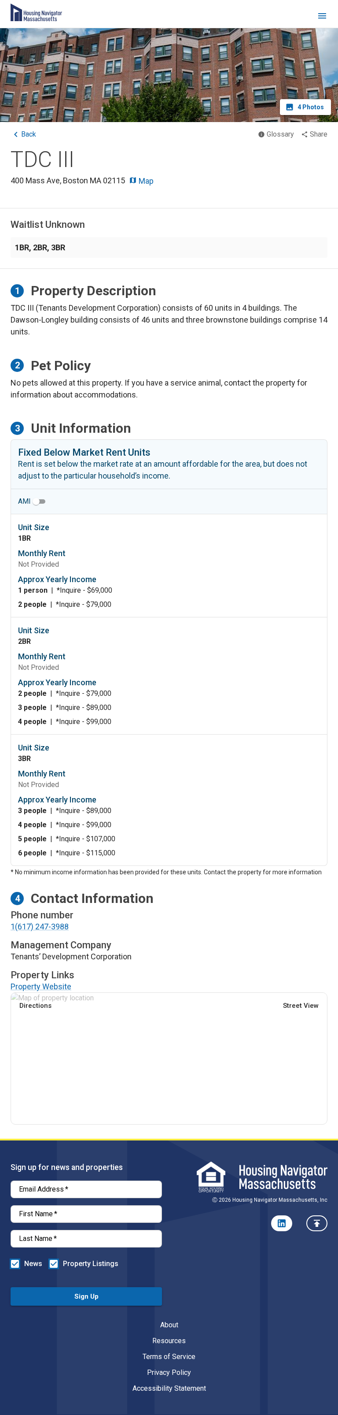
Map (145, 181)
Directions (35, 1006)
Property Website (41, 986)
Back (28, 134)
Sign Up (86, 1296)
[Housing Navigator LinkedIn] (281, 1223)
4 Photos (311, 107)
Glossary (280, 134)
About (169, 1325)
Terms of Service (169, 1356)
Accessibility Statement (169, 1388)
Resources (169, 1341)
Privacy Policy (169, 1372)
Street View (301, 1006)
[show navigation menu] (322, 17)
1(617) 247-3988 (40, 926)
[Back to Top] (316, 1223)
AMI (24, 501)
